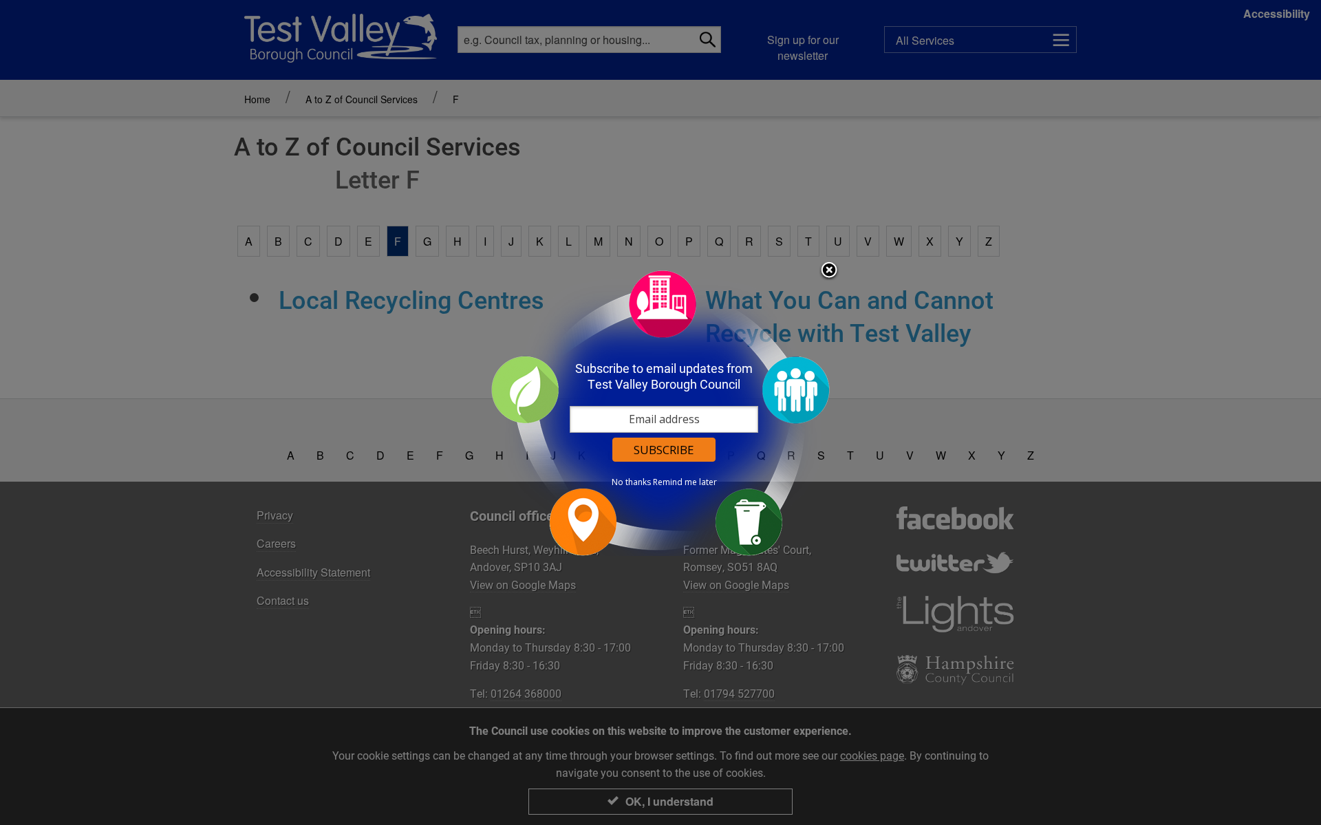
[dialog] (660, 412)
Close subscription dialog (829, 271)
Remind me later (685, 482)
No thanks (631, 482)
